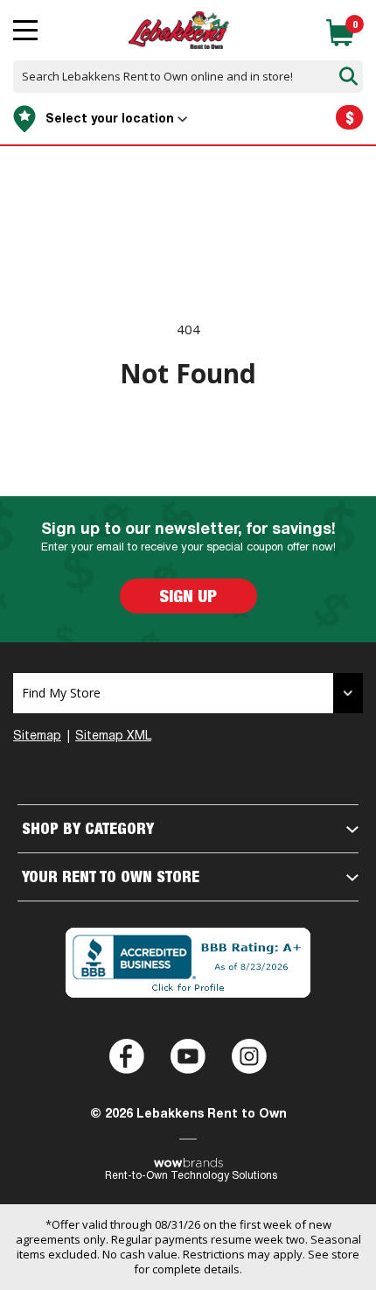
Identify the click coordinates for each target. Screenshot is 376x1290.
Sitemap (37, 736)
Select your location (109, 119)
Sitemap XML (113, 736)
